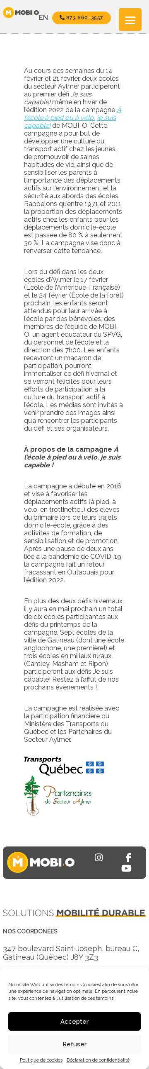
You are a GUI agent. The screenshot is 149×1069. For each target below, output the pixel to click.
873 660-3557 (84, 18)
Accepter (74, 1021)
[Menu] (130, 19)
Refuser (74, 1044)
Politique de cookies (41, 1060)
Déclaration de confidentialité (98, 1060)
